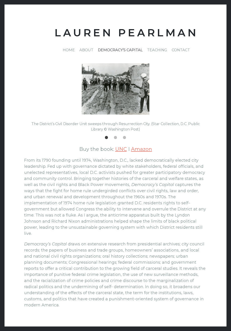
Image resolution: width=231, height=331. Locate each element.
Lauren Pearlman (126, 33)
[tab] (106, 137)
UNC (121, 149)
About (86, 50)
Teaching (157, 50)
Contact (181, 50)
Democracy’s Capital (120, 50)
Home (69, 50)
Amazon (141, 149)
